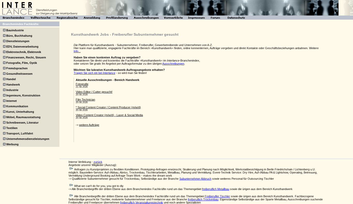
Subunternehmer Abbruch (195, 178)
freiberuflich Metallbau (215, 189)
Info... (77, 51)
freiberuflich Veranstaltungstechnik (141, 202)
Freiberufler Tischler (217, 196)
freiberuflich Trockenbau (203, 199)
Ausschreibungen (173, 63)
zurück (98, 161)
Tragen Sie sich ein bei (94, 72)
